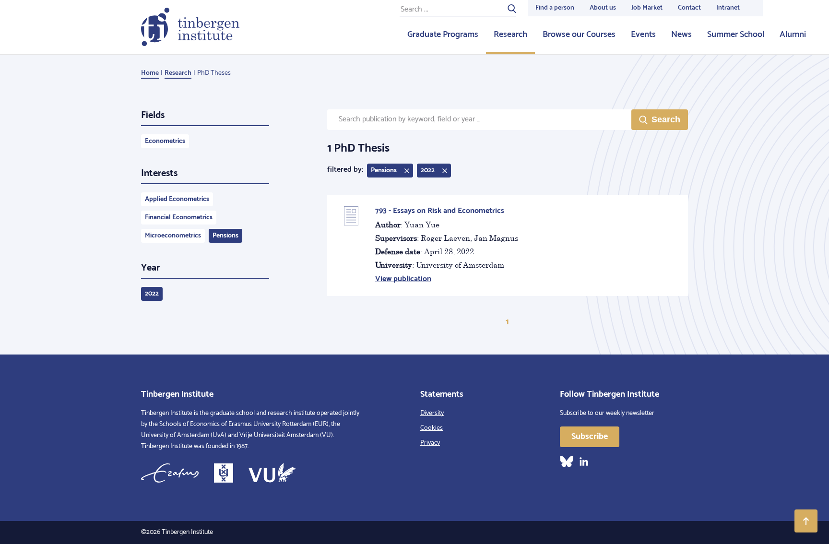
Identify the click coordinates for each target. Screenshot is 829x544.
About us (603, 7)
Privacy (430, 443)
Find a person (554, 7)
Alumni (793, 34)
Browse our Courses (579, 34)
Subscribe (589, 436)
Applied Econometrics (177, 199)
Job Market (647, 7)
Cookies (431, 428)
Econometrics (165, 141)
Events (643, 34)
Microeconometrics (173, 235)
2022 (152, 293)
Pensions (225, 235)
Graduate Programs (442, 34)
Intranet (728, 7)
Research (510, 34)
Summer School (735, 34)
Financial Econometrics (179, 217)
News (681, 34)
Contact (689, 7)
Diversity (432, 413)
